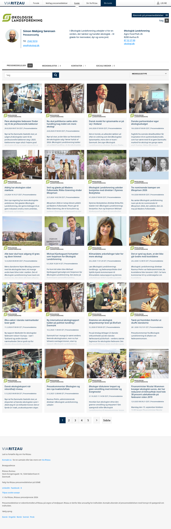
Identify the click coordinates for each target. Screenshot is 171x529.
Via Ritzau (46, 460)
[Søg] (55, 75)
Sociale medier (105, 65)
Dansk (5, 517)
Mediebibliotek (51, 65)
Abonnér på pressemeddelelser (148, 15)
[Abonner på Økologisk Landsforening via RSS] (167, 20)
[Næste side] (97, 420)
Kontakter (78, 65)
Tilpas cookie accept (11, 492)
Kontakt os (7, 460)
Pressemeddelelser (19, 65)
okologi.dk (129, 43)
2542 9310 (32, 41)
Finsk (32, 517)
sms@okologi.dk (31, 45)
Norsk (19, 517)
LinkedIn (6, 488)
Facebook (15, 488)
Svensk (26, 517)
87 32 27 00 (129, 40)
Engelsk (12, 517)
